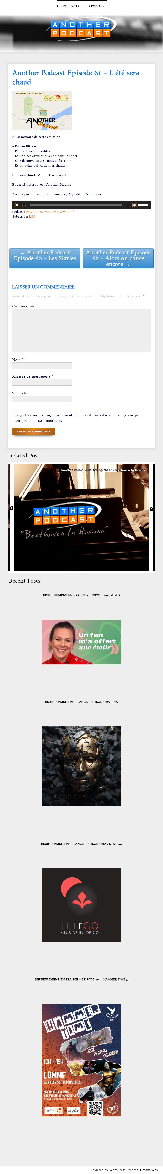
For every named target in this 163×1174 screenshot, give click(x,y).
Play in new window (41, 212)
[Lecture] (17, 205)
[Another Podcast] (7, 5)
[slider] (143, 204)
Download (66, 212)
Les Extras (93, 6)
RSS (32, 216)
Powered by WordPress (108, 1170)
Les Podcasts (68, 6)
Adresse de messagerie (32, 376)
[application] (81, 205)
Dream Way (149, 1170)
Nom (18, 359)
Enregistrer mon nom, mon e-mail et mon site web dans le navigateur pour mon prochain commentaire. (77, 418)
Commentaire (24, 306)
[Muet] (135, 205)
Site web (19, 393)
